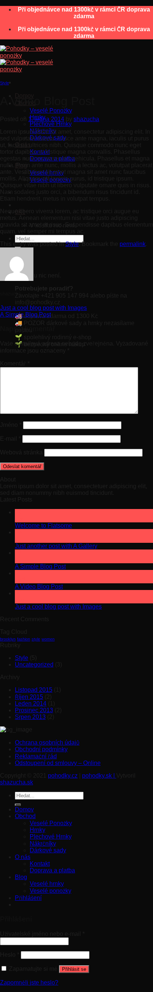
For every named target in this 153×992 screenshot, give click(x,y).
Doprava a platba (52, 870)
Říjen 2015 (29, 697)
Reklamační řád (36, 756)
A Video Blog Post (39, 586)
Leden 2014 (30, 703)
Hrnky (37, 830)
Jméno (11, 425)
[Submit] (18, 805)
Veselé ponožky (50, 891)
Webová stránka (21, 452)
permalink (133, 244)
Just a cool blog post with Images (43, 308)
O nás (22, 857)
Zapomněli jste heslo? (29, 982)
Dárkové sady (48, 850)
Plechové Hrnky (51, 124)
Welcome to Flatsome (43, 525)
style (36, 639)
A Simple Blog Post (25, 314)
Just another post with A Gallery (56, 546)
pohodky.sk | (99, 775)
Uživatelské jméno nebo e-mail (42, 934)
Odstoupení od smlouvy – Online (58, 763)
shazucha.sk (16, 782)
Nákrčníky (43, 843)
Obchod (25, 816)
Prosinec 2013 (34, 710)
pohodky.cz (63, 775)
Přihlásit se (74, 969)
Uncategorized (34, 664)
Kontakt (40, 863)
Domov (24, 809)
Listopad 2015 (33, 690)
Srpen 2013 (30, 717)
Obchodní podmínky (41, 749)
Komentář (15, 363)
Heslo (9, 955)
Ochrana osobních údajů (47, 742)
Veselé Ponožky (51, 110)
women (48, 639)
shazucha (86, 119)
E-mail (10, 438)
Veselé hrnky (47, 884)
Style (4, 83)
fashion (23, 639)
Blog (21, 877)
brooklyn (8, 639)
